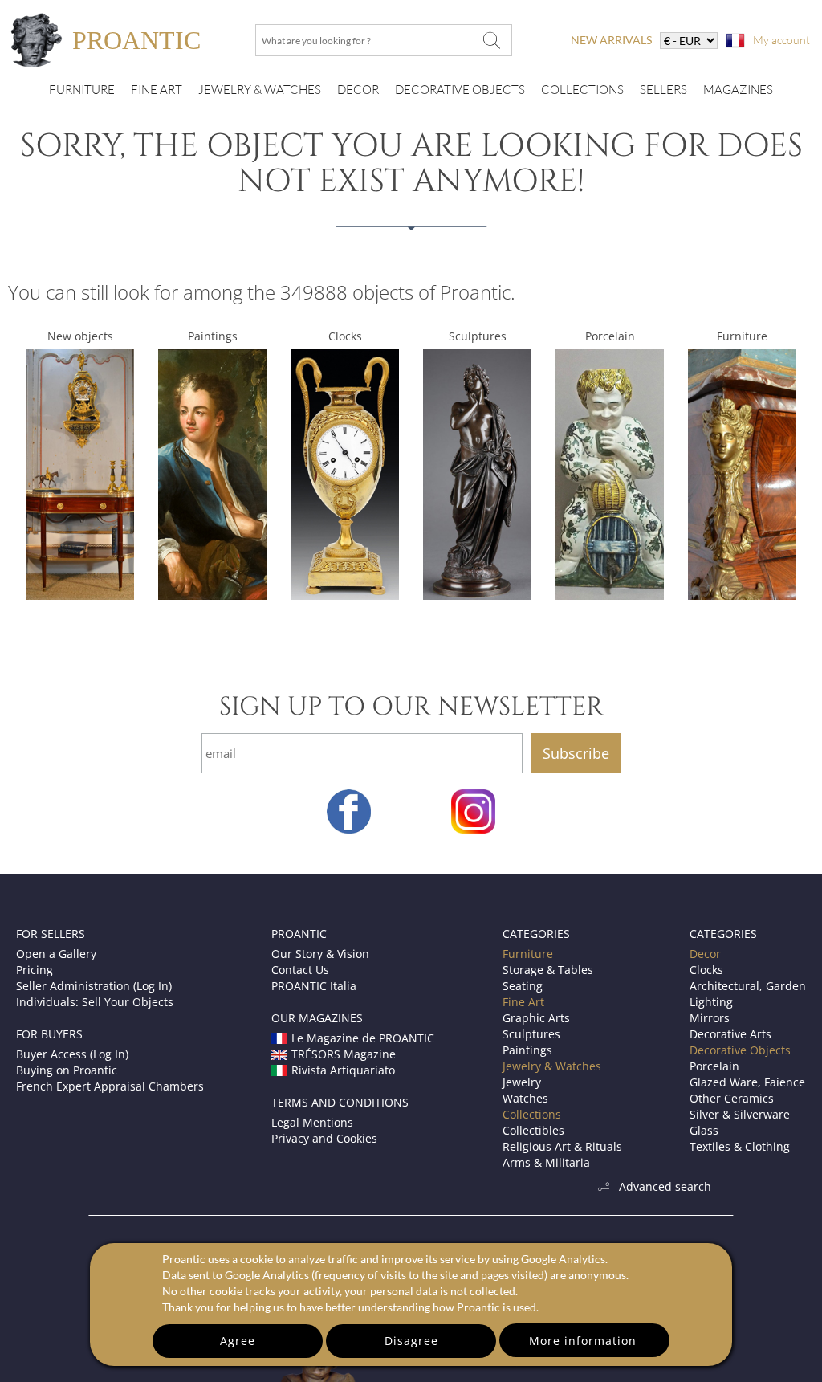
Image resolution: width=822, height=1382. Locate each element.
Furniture (82, 89)
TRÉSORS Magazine (343, 1054)
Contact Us (300, 969)
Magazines (738, 89)
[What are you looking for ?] (491, 40)
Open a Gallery (56, 953)
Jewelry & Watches (259, 89)
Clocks (345, 336)
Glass (704, 1130)
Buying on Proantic (66, 1070)
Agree (237, 1340)
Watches (525, 1098)
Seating (523, 985)
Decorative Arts (730, 1034)
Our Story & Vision (320, 953)
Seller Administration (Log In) (94, 985)
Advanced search (665, 1186)
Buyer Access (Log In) (72, 1054)
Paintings (213, 336)
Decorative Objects (460, 89)
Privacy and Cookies (324, 1138)
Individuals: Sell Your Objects (94, 1001)
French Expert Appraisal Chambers (110, 1086)
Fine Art (156, 89)
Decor (358, 89)
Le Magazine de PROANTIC (362, 1038)
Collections (582, 89)
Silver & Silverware (740, 1114)
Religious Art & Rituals (562, 1146)
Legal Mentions (312, 1122)
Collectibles (533, 1130)
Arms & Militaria (546, 1162)
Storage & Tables (548, 969)
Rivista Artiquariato (343, 1070)
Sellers (663, 89)
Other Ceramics (732, 1098)
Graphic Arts (536, 1017)
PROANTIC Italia (313, 985)
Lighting (711, 1001)
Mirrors (710, 1017)
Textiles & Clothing (740, 1146)
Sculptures (478, 336)
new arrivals (611, 40)
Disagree (411, 1340)
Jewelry (522, 1082)
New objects (80, 336)
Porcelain (610, 336)
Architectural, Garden (748, 985)
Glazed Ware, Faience (747, 1082)
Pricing (34, 969)
